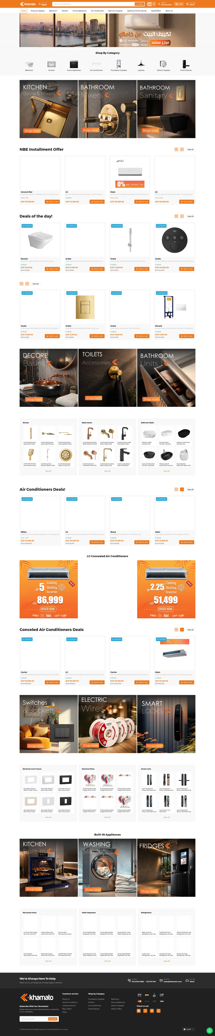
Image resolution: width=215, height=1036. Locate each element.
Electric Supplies (117, 1006)
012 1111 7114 (151, 981)
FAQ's (64, 1012)
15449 (192, 5)
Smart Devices (93, 1009)
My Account (166, 5)
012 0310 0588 (138, 981)
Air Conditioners (94, 1006)
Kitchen (91, 1002)
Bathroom (115, 999)
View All (48, 471)
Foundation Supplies (96, 999)
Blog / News (67, 1009)
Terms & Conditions (69, 1002)
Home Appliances (118, 1002)
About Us (66, 999)
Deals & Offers (116, 1009)
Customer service (69, 1006)
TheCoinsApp (63, 1029)
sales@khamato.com (173, 981)
